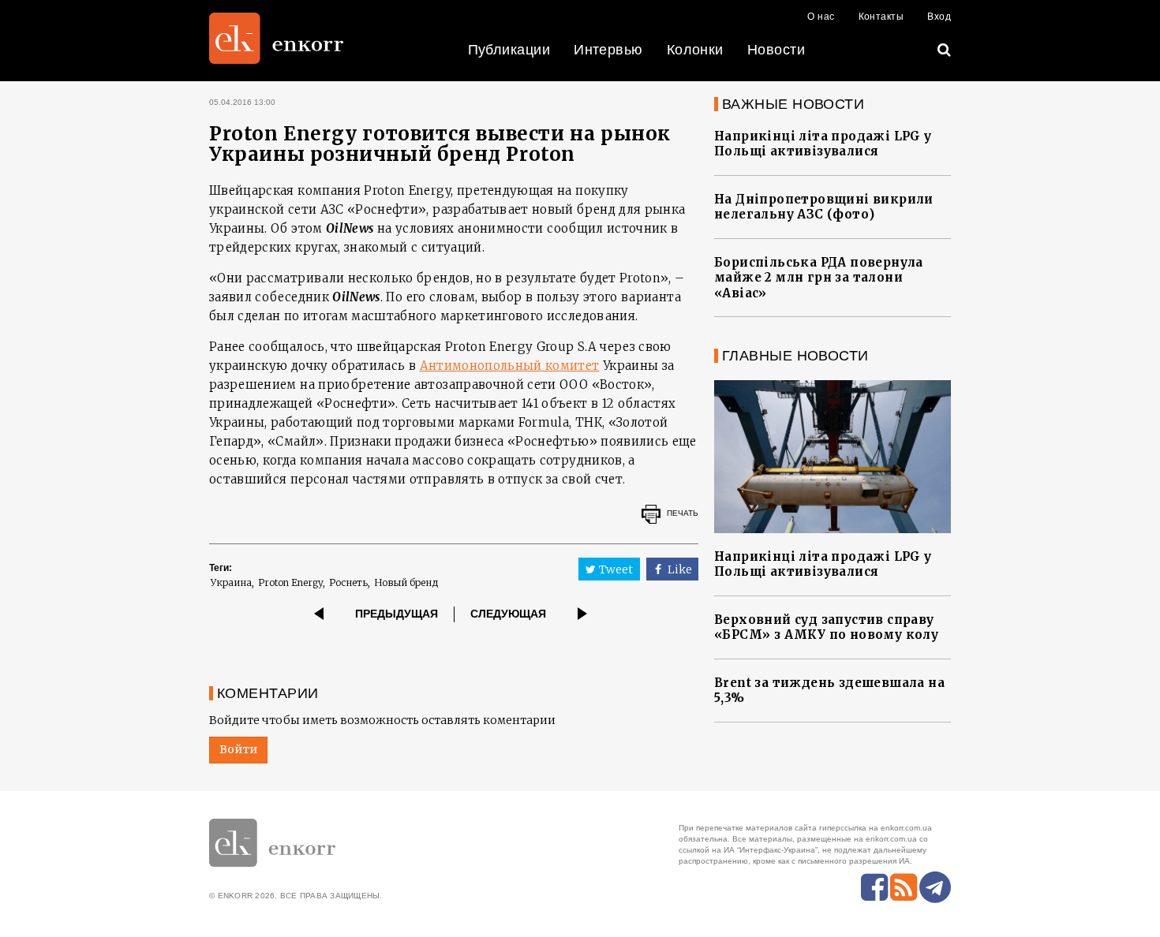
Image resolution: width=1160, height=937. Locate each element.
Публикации (509, 50)
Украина (231, 582)
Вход (939, 16)
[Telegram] (935, 887)
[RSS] (903, 887)
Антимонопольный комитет (510, 365)
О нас (820, 16)
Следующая (508, 613)
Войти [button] (238, 749)
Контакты (881, 16)
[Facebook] (874, 887)
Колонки (695, 50)
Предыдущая (396, 613)
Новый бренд (406, 582)
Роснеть (348, 582)
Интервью (608, 50)
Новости (776, 50)
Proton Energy (290, 582)
